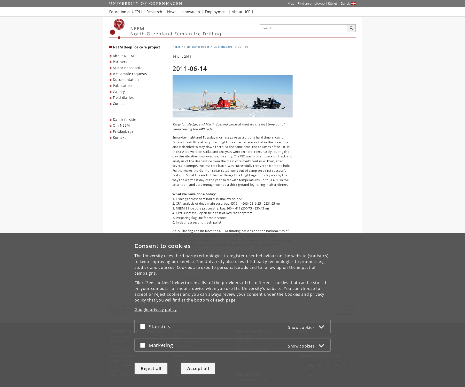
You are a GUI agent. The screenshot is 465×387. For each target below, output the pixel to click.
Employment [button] (216, 11)
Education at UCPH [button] (125, 11)
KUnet (332, 3)
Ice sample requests (130, 73)
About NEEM (123, 56)
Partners (120, 61)
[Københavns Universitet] (117, 29)
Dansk (345, 3)
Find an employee (311, 3)
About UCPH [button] (242, 11)
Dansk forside (124, 119)
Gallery (119, 91)
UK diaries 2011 (223, 46)
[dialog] (232, 310)
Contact (119, 103)
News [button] (172, 11)
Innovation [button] (190, 11)
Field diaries (123, 97)
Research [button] (154, 11)
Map (290, 3)
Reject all (151, 368)
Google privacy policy (155, 309)
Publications (123, 85)
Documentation (126, 79)
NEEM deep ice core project (136, 47)
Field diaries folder (196, 46)
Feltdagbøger (124, 131)
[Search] (351, 28)
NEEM (176, 46)
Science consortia (127, 67)
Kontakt (119, 137)
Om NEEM (121, 125)
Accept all (198, 368)
